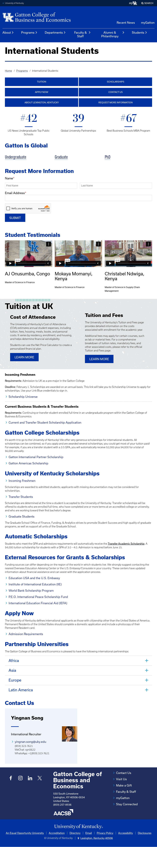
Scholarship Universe (23, 396)
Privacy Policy (105, 833)
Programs (27, 32)
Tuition (41, 81)
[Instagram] (20, 778)
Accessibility (125, 833)
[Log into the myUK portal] (133, 3)
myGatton (148, 22)
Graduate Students (21, 516)
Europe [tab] (15, 680)
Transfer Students (21, 496)
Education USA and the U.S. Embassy (34, 578)
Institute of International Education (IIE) (35, 584)
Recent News (126, 22)
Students (138, 32)
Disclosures (144, 833)
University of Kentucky (14, 3)
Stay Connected (127, 804)
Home (8, 70)
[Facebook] (10, 778)
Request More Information (115, 102)
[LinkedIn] (30, 778)
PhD (107, 157)
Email (88, 833)
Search (148, 3)
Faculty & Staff (80, 34)
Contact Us (115, 92)
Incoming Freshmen (22, 480)
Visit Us (121, 779)
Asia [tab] (12, 670)
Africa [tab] (14, 660)
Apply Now (41, 92)
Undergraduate (15, 157)
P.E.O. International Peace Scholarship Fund (38, 597)
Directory (75, 833)
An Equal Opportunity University (25, 833)
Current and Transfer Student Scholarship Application (45, 422)
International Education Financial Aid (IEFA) (38, 603)
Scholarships (115, 81)
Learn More (24, 357)
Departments (54, 32)
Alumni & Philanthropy (110, 34)
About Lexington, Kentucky (42, 102)
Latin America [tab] (21, 690)
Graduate (61, 157)
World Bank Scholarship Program (31, 590)
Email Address (15, 193)
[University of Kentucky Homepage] (78, 826)
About (6, 32)
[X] (39, 778)
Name (9, 178)
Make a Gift (124, 785)
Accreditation (57, 833)
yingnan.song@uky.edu (30, 741)
